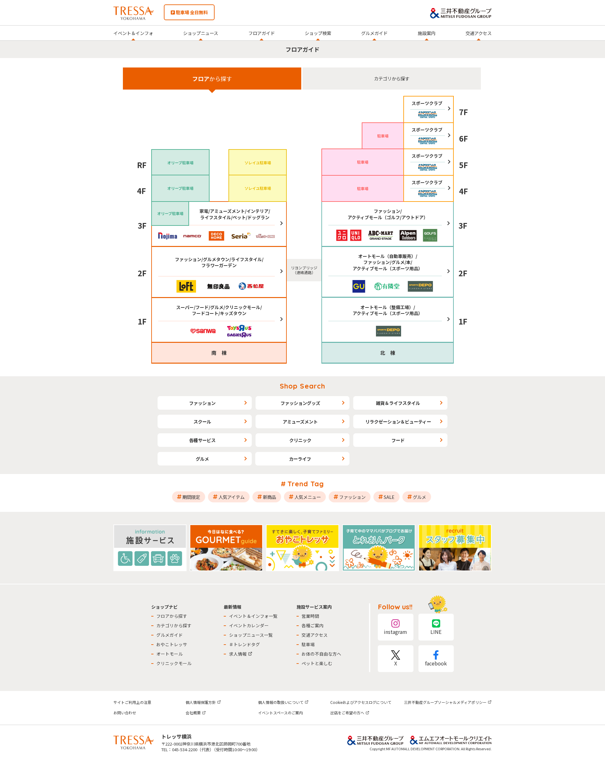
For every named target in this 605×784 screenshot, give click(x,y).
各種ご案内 (313, 625)
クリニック (300, 440)
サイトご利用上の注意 (132, 702)
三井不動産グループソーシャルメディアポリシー (445, 702)
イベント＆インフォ (133, 33)
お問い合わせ (124, 712)
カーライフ (300, 458)
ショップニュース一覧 (251, 635)
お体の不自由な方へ (321, 654)
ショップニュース (200, 33)
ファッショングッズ (300, 403)
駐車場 (308, 644)
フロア (212, 78)
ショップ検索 (318, 33)
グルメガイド (374, 33)
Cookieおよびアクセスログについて (360, 702)
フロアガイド (261, 33)
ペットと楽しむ (317, 663)
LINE (435, 631)
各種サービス (202, 440)
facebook (436, 663)
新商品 (269, 497)
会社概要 (193, 712)
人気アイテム (231, 497)
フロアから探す (171, 616)
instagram (395, 631)
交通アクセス (478, 33)
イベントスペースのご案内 (280, 712)
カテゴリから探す (174, 625)
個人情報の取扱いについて (280, 702)
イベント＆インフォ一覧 (253, 616)
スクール (202, 421)
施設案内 (426, 33)
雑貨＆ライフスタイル (398, 403)
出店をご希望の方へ (347, 712)
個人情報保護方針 (201, 702)
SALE (389, 497)
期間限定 (191, 497)
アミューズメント (300, 421)
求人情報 (238, 654)
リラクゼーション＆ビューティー (398, 421)
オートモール (169, 654)
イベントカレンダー (249, 625)
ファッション (202, 403)
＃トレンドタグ (244, 644)
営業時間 (310, 616)
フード (398, 440)
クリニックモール (174, 663)
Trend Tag (305, 483)
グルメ (202, 458)
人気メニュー (307, 497)
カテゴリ (391, 78)
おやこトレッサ (171, 644)
